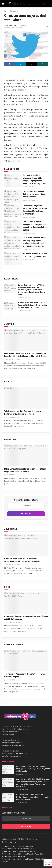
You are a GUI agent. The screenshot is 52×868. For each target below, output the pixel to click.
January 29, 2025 (29, 233)
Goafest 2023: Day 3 (9, 849)
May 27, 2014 (25, 25)
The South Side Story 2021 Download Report (17, 859)
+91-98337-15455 (23, 754)
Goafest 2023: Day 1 (9, 851)
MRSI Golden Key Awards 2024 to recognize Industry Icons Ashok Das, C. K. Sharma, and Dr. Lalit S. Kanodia (33, 768)
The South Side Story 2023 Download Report (17, 846)
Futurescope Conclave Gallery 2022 (14, 856)
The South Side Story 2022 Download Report (17, 854)
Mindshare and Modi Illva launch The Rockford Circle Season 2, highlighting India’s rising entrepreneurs (32, 305)
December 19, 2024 (11, 622)
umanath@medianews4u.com (13, 745)
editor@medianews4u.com (12, 743)
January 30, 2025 (29, 200)
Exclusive (5, 862)
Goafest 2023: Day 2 (25, 849)
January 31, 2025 (29, 186)
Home (6, 11)
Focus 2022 (39, 854)
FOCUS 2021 (39, 859)
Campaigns (14, 11)
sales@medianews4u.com (12, 756)
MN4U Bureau (12, 25)
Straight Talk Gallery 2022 (27, 851)
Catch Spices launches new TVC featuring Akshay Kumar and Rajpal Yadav (34, 194)
